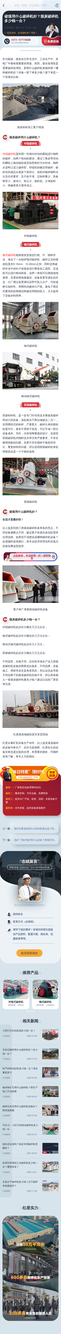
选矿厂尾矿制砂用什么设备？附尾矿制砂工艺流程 (36, 839)
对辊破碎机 (9, 154)
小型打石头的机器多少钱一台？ (19, 1030)
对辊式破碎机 (15, 1001)
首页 (16, 5)
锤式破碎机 (9, 255)
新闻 (24, 5)
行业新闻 (34, 5)
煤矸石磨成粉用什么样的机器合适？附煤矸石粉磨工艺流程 (36, 828)
